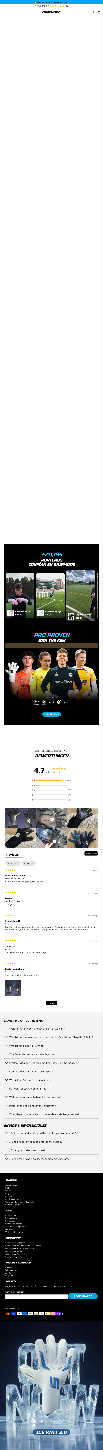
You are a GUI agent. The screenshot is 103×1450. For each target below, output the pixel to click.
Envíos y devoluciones (20, 517)
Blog (7, 1193)
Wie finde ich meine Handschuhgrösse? (32, 1054)
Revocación (10, 1221)
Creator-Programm (13, 1257)
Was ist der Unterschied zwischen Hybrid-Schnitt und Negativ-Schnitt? (51, 1037)
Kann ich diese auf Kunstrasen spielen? (32, 1071)
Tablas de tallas (11, 1270)
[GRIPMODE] (51, 12)
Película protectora (19, 525)
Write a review (91, 853)
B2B (7, 1188)
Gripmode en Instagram (15, 1243)
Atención (9, 1267)
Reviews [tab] (14, 854)
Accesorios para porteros (15, 1226)
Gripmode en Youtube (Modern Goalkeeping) (24, 1245)
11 (42, 232)
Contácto (9, 1276)
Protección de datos (13, 1205)
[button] (51, 780)
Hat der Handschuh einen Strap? (28, 1088)
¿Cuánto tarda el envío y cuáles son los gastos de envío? (42, 1133)
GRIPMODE (15, 1308)
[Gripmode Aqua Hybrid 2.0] (9, 213)
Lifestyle (8, 1229)
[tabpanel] (51, 934)
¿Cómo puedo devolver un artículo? (30, 1150)
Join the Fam (51, 714)
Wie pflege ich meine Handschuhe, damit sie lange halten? (44, 1114)
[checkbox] (29, 863)
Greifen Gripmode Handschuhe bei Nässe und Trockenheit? (44, 1062)
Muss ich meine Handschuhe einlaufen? (32, 1105)
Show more (51, 1003)
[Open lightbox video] (21, 595)
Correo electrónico (14, 1292)
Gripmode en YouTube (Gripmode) (19, 1248)
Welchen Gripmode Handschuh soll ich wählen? (37, 1028)
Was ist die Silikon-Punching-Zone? (30, 1079)
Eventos (8, 1191)
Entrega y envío (12, 1215)
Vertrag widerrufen (14, 1232)
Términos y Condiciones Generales (19, 1202)
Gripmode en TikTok (13, 1251)
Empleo (8, 1196)
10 (34, 232)
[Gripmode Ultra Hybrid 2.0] (92, 213)
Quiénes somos (11, 1185)
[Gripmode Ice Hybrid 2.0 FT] (56, 213)
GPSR (10, 534)
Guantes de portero (13, 1223)
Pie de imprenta (12, 1199)
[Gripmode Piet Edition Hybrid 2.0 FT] (80, 213)
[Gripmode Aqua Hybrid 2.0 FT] (44, 213)
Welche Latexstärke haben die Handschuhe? (35, 1097)
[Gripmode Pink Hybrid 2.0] (32, 213)
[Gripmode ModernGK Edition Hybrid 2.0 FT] (21, 213)
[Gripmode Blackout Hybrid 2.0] (68, 213)
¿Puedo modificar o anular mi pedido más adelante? (40, 1158)
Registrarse (83, 1296)
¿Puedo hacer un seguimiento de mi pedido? (35, 1141)
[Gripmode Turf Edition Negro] (51, 71)
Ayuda (8, 1273)
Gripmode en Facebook (15, 1254)
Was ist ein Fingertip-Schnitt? (26, 1045)
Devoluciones (11, 1218)
